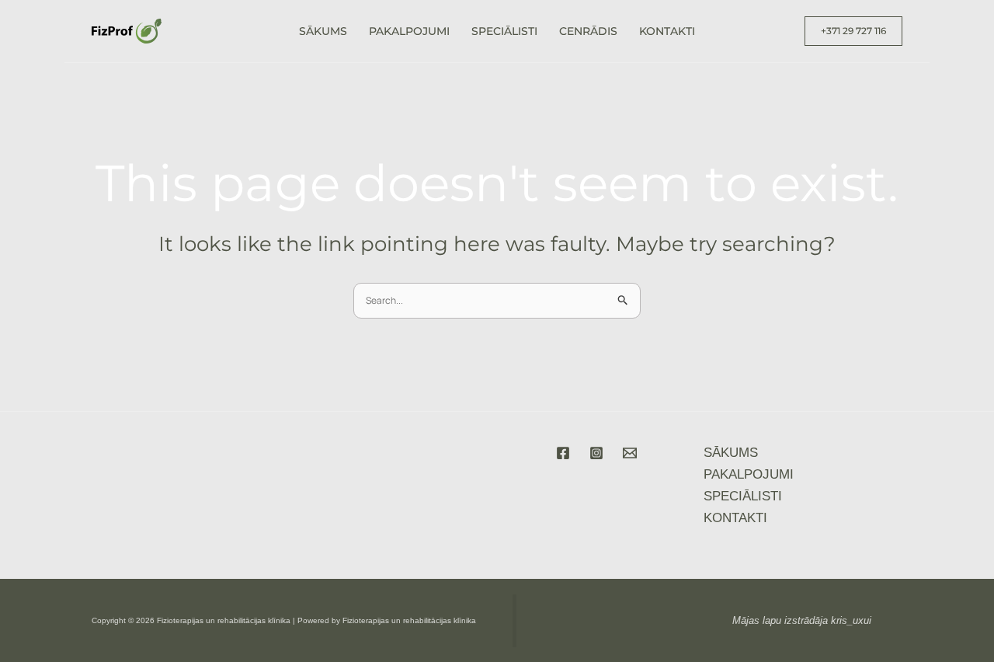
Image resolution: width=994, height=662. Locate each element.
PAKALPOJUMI (409, 31)
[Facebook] (563, 453)
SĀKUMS (323, 31)
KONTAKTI (667, 31)
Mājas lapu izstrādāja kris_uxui (801, 620)
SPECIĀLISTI (504, 31)
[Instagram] (596, 453)
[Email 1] (630, 453)
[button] (853, 31)
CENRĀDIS (588, 31)
